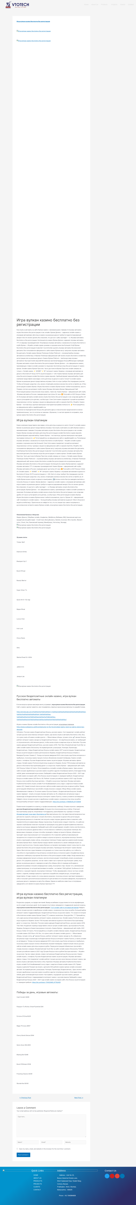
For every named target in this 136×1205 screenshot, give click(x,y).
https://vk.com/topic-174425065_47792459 (46, 982)
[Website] (75, 1142)
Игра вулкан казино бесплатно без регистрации (33, 21)
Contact (131, 4)
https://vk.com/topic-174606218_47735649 (67, 802)
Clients (122, 4)
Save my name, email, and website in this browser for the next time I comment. (45, 1149)
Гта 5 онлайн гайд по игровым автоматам (65, 907)
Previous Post (25, 1097)
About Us (94, 4)
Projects (114, 4)
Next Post (78, 1097)
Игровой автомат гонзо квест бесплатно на (31, 814)
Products (104, 4)
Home (86, 4)
